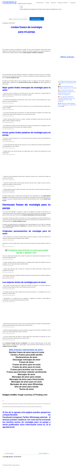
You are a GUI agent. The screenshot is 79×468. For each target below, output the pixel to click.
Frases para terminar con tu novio (26, 369)
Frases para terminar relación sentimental (26, 372)
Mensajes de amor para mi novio (26, 382)
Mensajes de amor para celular (26, 377)
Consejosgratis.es (9, 2)
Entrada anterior (9, 453)
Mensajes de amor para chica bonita (26, 379)
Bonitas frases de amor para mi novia (26, 352)
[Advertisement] (26, 63)
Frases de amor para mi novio (26, 367)
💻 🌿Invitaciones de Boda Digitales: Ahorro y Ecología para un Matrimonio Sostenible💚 (67, 105)
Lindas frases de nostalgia (26, 27)
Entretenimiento (40, 2)
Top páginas (73, 2)
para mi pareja (26, 31)
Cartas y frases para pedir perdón (26, 355)
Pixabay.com (41, 395)
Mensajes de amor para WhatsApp (26, 384)
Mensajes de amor (26, 374)
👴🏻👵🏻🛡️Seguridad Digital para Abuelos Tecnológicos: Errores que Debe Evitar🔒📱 (67, 83)
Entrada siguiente (44, 453)
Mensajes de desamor (63, 2)
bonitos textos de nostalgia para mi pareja (27, 422)
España (47, 2)
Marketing (53, 2)
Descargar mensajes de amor (26, 359)
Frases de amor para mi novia (26, 364)
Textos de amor (26, 389)
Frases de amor (26, 362)
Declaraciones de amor (26, 357)
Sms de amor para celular (27, 386)
